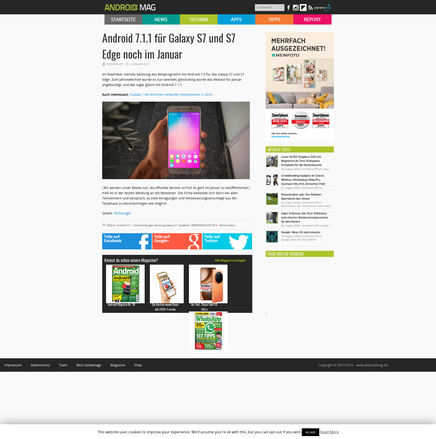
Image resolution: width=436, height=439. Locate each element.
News (161, 19)
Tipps (274, 19)
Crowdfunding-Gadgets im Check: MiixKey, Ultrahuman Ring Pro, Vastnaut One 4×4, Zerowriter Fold (303, 180)
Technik (198, 19)
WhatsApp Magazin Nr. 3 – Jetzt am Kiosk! (204, 353)
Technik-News (227, 225)
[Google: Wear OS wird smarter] (272, 242)
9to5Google (122, 213)
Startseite (123, 19)
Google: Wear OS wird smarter (300, 232)
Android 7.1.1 (125, 225)
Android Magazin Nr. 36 (121, 304)
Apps (236, 19)
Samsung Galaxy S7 (165, 225)
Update (182, 225)
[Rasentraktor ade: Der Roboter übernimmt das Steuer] (272, 204)
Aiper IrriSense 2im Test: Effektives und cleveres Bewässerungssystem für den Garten (304, 217)
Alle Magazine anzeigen (230, 260)
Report (312, 19)
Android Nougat (143, 225)
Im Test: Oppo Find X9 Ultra (204, 306)
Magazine (117, 365)
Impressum (13, 365)
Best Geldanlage (89, 365)
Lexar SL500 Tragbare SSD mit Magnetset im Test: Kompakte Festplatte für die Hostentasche (301, 161)
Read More (329, 431)
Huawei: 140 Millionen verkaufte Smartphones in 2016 (171, 94)
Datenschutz (40, 365)
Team (63, 365)
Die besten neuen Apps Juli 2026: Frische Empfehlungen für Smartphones (165, 311)
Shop (138, 365)
